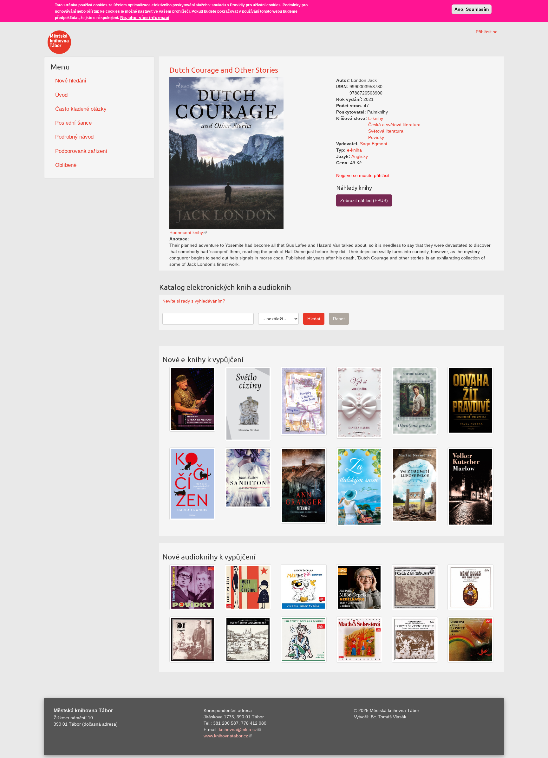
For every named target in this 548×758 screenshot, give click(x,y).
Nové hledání (70, 81)
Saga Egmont (373, 143)
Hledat (313, 318)
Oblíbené (65, 165)
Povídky (376, 137)
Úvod (61, 95)
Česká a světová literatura (394, 124)
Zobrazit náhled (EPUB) (364, 200)
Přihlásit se (487, 31)
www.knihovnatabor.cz (226, 735)
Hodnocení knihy (186, 232)
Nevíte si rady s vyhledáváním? (193, 301)
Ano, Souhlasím (471, 9)
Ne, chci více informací (144, 17)
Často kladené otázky (81, 109)
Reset (339, 318)
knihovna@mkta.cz (238, 729)
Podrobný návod (74, 137)
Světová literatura (385, 131)
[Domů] (59, 42)
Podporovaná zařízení (81, 151)
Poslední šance (73, 123)
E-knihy (375, 118)
